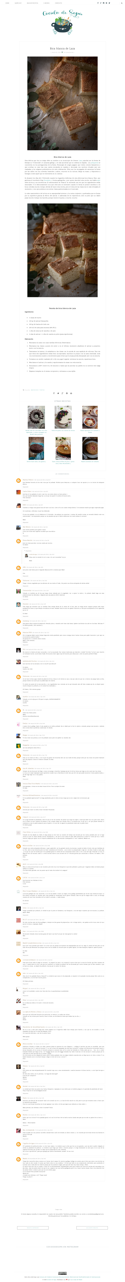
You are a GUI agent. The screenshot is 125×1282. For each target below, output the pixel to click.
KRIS (24, 505)
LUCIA (25, 878)
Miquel (25, 989)
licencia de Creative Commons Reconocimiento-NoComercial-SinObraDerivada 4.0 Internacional (70, 1277)
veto (24, 973)
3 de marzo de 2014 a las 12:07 (37, 604)
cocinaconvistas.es (29, 960)
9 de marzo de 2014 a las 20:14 (36, 1086)
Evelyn (25, 724)
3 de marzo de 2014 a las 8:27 (42, 480)
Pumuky (25, 604)
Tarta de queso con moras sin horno (63, 431)
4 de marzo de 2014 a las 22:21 (50, 943)
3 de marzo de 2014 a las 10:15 (46, 554)
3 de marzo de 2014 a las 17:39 (38, 745)
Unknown (26, 581)
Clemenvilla (27, 591)
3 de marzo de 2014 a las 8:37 (40, 491)
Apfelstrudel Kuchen (30, 661)
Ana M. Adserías (28, 769)
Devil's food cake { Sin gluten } (36, 462)
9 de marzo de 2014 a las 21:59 (35, 1098)
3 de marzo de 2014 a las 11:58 (40, 591)
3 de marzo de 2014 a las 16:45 (36, 723)
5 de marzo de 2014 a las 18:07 (35, 1000)
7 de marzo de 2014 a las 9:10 (36, 1066)
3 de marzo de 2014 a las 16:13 (33, 710)
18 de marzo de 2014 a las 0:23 (43, 1143)
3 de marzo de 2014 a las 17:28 (36, 735)
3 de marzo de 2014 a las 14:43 (36, 697)
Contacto (58, 3)
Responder (25, 487)
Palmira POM (27, 633)
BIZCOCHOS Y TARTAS (37, 390)
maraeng (26, 621)
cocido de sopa (33, 554)
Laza (80, 161)
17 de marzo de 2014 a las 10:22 (44, 1130)
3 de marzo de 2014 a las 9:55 (41, 540)
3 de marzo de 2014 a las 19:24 (49, 784)
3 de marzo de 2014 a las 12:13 (37, 621)
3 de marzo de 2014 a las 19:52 (49, 795)
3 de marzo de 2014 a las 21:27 (37, 817)
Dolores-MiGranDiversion (31, 795)
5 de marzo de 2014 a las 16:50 (36, 989)
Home (7, 3)
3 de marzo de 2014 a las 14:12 (45, 661)
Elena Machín (27, 540)
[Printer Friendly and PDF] (71, 393)
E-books (47, 3)
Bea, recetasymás (28, 1130)
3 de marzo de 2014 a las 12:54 (34, 649)
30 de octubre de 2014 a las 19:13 (37, 1159)
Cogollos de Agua (28, 1144)
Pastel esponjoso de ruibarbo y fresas (90, 431)
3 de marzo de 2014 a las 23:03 (39, 832)
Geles (24, 908)
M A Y (25, 920)
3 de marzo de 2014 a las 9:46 (39, 527)
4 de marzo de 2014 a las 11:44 (36, 878)
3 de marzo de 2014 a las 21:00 (38, 807)
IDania (25, 1066)
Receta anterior (33, 1227)
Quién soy (18, 3)
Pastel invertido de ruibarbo (90, 462)
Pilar (24, 1000)
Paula (25, 1098)
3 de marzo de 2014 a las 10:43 (38, 581)
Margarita (26, 745)
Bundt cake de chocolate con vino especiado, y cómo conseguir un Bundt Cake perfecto (36, 432)
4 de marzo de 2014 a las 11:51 (46, 891)
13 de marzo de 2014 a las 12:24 (36, 1115)
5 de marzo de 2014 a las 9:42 (44, 960)
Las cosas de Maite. (76, 1280)
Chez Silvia (26, 832)
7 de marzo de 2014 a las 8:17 (41, 1044)
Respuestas (28, 551)
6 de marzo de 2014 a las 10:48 (50, 1012)
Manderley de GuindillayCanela (34, 1027)
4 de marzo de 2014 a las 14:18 (35, 920)
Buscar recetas (32, 3)
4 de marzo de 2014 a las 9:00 (35, 864)
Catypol (25, 817)
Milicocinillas (27, 846)
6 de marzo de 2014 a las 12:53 (53, 1027)
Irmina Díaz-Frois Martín (31, 784)
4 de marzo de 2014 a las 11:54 (35, 908)
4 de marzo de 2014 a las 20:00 (35, 931)
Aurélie (25, 697)
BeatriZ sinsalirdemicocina (32, 943)
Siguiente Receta (92, 1227)
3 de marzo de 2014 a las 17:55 (42, 768)
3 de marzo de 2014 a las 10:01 (34, 567)
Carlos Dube (27, 492)
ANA (24, 567)
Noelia (25, 1115)
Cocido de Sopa (51, 1280)
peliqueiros (94, 163)
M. (23, 710)
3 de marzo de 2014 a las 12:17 (40, 633)
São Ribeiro (27, 527)
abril (24, 864)
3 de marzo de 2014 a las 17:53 (38, 755)
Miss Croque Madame (30, 891)
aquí (98, 180)
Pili (24, 650)
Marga (25, 735)
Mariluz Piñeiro (28, 480)
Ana (24, 931)
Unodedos (47, 180)
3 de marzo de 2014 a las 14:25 (38, 676)
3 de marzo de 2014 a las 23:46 (41, 846)
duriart (25, 1086)
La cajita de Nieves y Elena (32, 1012)
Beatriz (25, 1159)
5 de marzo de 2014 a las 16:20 (34, 973)
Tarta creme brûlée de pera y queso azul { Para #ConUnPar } (63, 463)
